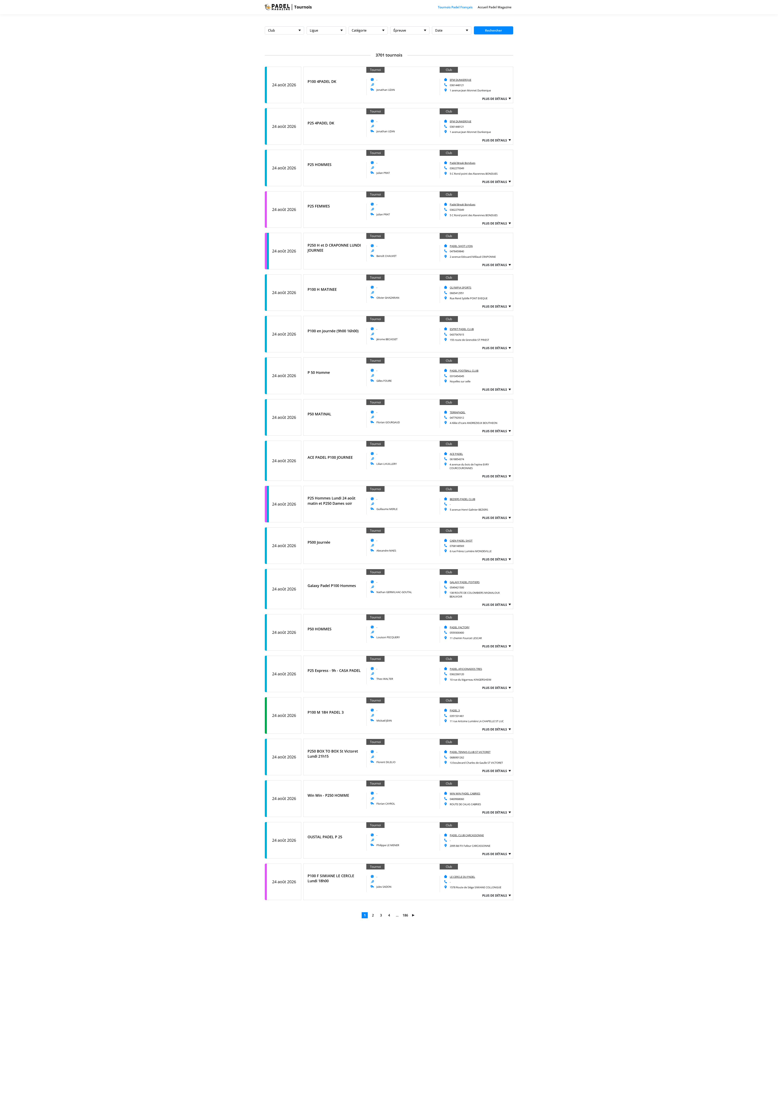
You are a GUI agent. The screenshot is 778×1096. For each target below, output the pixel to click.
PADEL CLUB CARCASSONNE (467, 835)
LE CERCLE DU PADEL (462, 877)
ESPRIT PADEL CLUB (462, 329)
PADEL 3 (455, 710)
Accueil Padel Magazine (495, 7)
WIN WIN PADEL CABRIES (465, 793)
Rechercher (493, 30)
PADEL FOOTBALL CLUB (464, 370)
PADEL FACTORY (459, 627)
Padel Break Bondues (462, 163)
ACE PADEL (456, 454)
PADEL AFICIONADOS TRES (466, 669)
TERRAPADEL (457, 412)
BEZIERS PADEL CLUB (462, 499)
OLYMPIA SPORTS (460, 287)
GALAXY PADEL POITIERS (465, 582)
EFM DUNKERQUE (460, 80)
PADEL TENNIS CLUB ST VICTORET (470, 752)
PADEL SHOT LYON (461, 246)
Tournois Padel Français (455, 7)
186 (405, 915)
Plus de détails (494, 99)
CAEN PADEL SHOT (461, 540)
